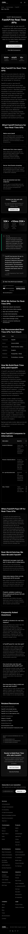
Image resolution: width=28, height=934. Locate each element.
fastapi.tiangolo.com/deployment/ (13, 740)
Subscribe (19, 791)
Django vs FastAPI (6, 718)
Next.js (3, 831)
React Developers (6, 852)
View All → (4, 821)
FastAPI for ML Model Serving (8, 709)
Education (17, 891)
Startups (17, 889)
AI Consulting (5, 809)
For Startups (18, 866)
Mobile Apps (18, 860)
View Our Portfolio (14, 771)
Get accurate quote (7, 292)
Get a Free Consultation (14, 46)
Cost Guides (5, 879)
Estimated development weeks (8, 286)
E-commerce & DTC (20, 886)
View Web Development (14, 50)
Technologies (9, 7)
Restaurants (18, 894)
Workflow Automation (7, 818)
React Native (5, 833)
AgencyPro (18, 836)
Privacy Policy (19, 904)
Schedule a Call (14, 209)
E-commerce (18, 857)
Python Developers (7, 857)
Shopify (4, 828)
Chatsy (17, 839)
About (3, 904)
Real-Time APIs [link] (5, 9)
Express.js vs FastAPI (6, 720)
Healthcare (18, 875)
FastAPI (17, 7)
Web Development (16, 17)
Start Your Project (14, 767)
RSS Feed (4, 885)
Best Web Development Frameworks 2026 (12, 727)
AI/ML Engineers (6, 865)
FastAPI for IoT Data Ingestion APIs (10, 713)
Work (3, 907)
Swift (3, 836)
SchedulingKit (18, 833)
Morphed (17, 842)
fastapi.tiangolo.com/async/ (11, 742)
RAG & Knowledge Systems (9, 815)
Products (17, 825)
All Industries (18, 897)
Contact (4, 918)
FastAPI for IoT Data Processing (9, 711)
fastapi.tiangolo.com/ (10, 739)
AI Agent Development (7, 807)
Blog (3, 910)
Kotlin (3, 839)
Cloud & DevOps (19, 863)
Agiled (16, 828)
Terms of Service (19, 907)
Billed (16, 831)
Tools (3, 913)
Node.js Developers (7, 854)
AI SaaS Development (7, 812)
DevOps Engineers (6, 867)
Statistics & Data (6, 882)
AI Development (6, 804)
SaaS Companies (19, 883)
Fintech (17, 877)
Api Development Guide (7, 725)
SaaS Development (20, 854)
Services (4, 801)
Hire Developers (6, 915)
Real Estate (18, 880)
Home (2, 7)
